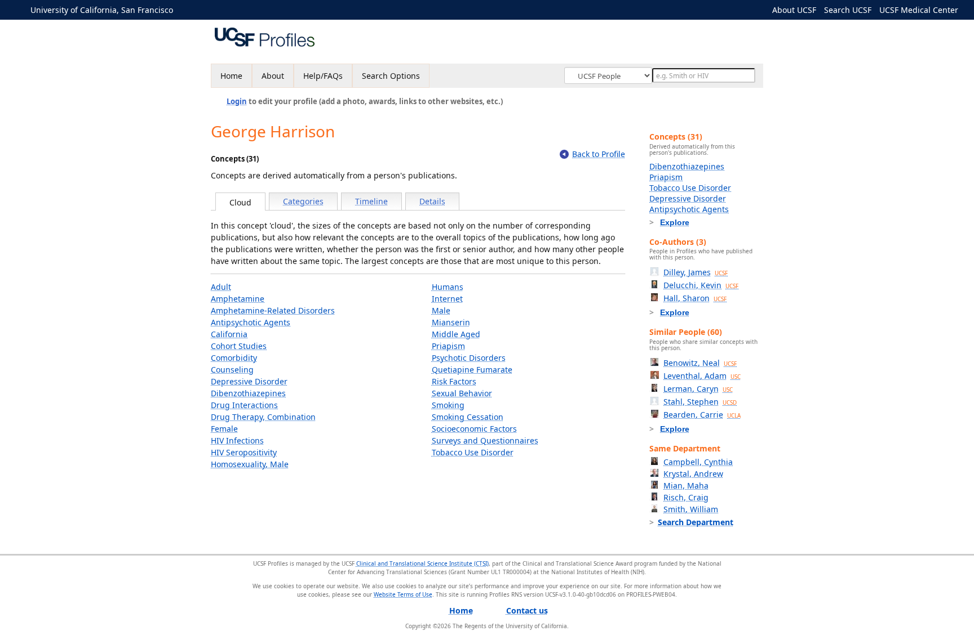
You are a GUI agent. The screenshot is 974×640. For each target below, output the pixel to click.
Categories (303, 201)
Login (237, 101)
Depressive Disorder (249, 381)
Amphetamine (237, 298)
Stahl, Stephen (700, 401)
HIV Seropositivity (244, 452)
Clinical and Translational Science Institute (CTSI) (422, 563)
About (273, 75)
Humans (447, 286)
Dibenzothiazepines (248, 393)
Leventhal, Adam (702, 375)
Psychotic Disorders (469, 357)
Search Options (391, 75)
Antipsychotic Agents (250, 322)
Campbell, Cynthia (698, 461)
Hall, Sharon (695, 298)
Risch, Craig (686, 497)
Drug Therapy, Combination (263, 416)
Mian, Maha (686, 485)
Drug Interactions (244, 405)
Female (224, 428)
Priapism (448, 346)
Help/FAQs (323, 75)
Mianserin (451, 322)
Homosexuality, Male (250, 464)
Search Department (695, 522)
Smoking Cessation (467, 416)
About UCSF (794, 10)
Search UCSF (847, 10)
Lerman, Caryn (698, 388)
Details (432, 201)
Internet (447, 298)
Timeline (371, 201)
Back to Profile (598, 154)
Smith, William (690, 509)
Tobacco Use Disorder (472, 452)
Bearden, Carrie (702, 414)
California (229, 334)
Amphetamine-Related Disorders (273, 310)
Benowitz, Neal (700, 362)
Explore (674, 222)
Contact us (527, 610)
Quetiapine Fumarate (472, 369)
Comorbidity (234, 357)
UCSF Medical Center (918, 10)
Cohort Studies (239, 346)
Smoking (448, 405)
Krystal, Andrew (693, 473)
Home (231, 75)
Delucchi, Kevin (700, 285)
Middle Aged (456, 334)
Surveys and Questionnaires (485, 440)
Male (441, 310)
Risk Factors (454, 381)
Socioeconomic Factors (474, 428)
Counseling (232, 369)
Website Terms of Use (403, 594)
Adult (221, 286)
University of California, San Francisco (101, 10)
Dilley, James (695, 272)
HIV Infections (237, 440)
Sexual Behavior (462, 393)
